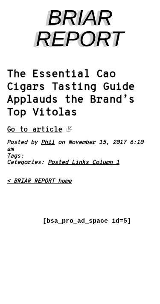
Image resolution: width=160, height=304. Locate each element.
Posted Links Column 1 (83, 162)
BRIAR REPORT (80, 28)
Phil (48, 142)
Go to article (34, 129)
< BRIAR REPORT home (39, 181)
